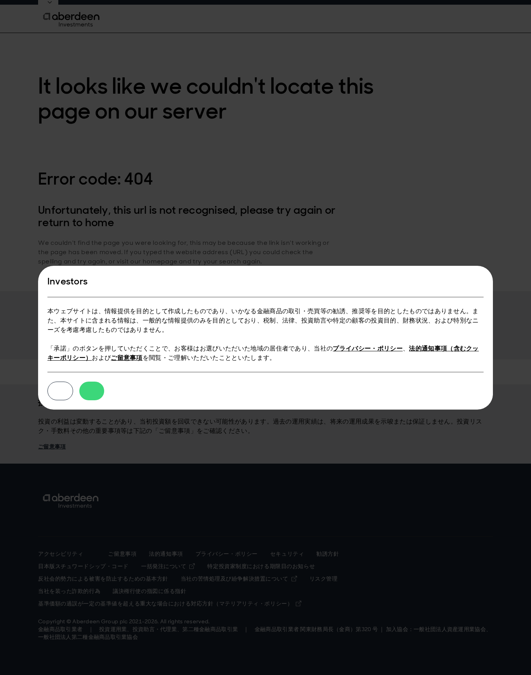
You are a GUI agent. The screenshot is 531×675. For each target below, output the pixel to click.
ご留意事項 (127, 358)
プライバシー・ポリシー (368, 348)
